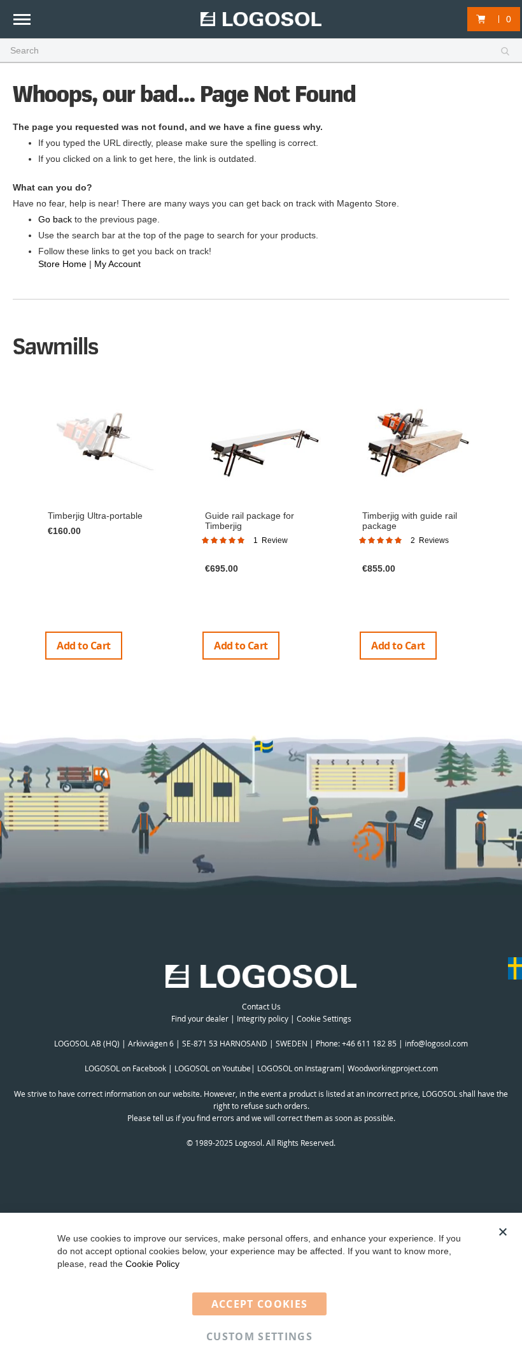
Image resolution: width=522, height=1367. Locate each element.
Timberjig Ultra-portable (95, 515)
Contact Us (261, 1006)
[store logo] (261, 19)
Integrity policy (262, 1018)
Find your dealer (200, 1018)
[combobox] (261, 51)
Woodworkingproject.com (393, 1068)
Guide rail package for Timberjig (249, 520)
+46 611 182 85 (369, 1043)
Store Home (62, 264)
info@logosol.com (436, 1043)
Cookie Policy (152, 1264)
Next (504, 528)
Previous (19, 528)
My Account (117, 264)
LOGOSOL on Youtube (212, 1068)
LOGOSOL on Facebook (125, 1068)
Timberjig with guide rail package (409, 520)
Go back (55, 219)
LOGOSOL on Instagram (299, 1068)
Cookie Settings (324, 1018)
